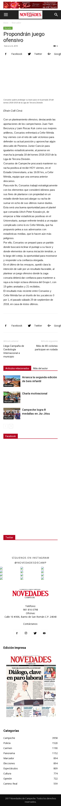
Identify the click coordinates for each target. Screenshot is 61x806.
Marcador (16, 22)
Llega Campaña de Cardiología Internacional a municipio (13, 351)
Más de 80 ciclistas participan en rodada (46, 347)
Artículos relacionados (17, 368)
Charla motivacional (34, 393)
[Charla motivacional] (11, 397)
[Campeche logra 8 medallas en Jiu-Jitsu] (11, 413)
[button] (56, 14)
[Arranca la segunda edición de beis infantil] (11, 381)
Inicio (5, 22)
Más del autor (40, 368)
